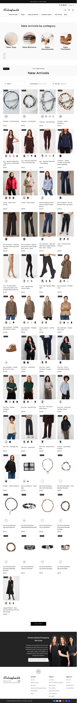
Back (7, 69)
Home (34, 68)
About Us (68, 679)
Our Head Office (70, 688)
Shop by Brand (33, 14)
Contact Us (51, 679)
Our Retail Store (70, 685)
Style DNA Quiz (34, 690)
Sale (65, 14)
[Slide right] (4, 58)
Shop (23, 14)
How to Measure (53, 693)
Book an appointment (38, 660)
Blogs (32, 693)
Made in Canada (34, 682)
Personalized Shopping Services (38, 688)
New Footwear (65, 48)
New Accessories (47, 48)
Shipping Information (54, 690)
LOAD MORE (38, 623)
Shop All (33, 679)
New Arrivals (13, 14)
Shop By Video (47, 14)
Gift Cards (58, 14)
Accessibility (52, 696)
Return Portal (52, 685)
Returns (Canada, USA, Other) (56, 682)
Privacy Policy (52, 688)
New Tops (11, 47)
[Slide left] (4, 54)
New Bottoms (29, 47)
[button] (73, 10)
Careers (68, 682)
